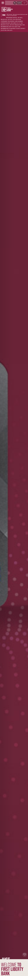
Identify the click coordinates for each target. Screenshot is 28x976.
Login (24, 2)
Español (19, 2)
